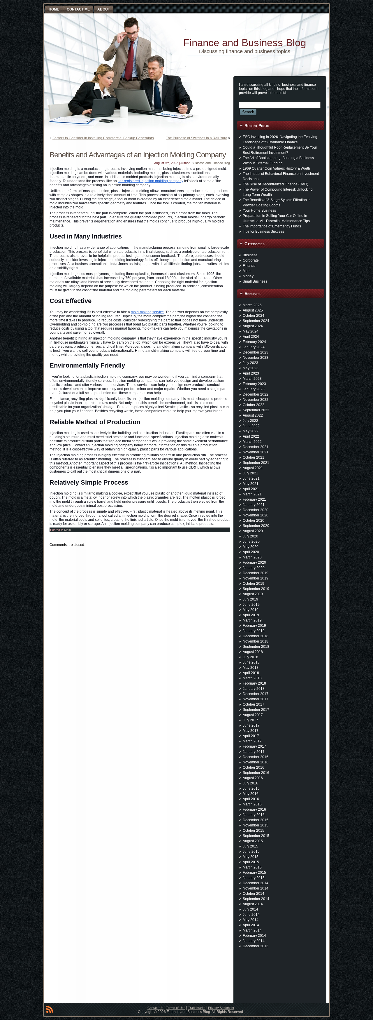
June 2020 (251, 541)
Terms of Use (175, 1007)
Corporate (251, 260)
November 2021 (255, 452)
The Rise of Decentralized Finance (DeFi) (275, 184)
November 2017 (255, 699)
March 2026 (252, 305)
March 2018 (252, 678)
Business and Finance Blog (210, 163)
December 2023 (255, 352)
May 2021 (250, 484)
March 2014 (252, 930)
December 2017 (255, 694)
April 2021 (251, 489)
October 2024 (253, 316)
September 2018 (256, 647)
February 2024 (254, 342)
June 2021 (251, 478)
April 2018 (251, 673)
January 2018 (254, 689)
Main (67, 530)
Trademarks (196, 1007)
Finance (249, 266)
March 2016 (252, 804)
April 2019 (251, 615)
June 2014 (251, 915)
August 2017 (253, 715)
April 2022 (251, 436)
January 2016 (254, 815)
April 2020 (251, 552)
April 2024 (251, 337)
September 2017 (256, 710)
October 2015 (253, 830)
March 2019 (252, 620)
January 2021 (254, 505)
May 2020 (250, 547)
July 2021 (250, 473)
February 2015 (254, 873)
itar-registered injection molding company (150, 181)
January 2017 (254, 752)
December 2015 (255, 820)
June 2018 (251, 662)
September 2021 (256, 463)
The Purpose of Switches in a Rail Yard (196, 138)
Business (250, 255)
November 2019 (255, 578)
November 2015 (255, 825)
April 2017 (251, 736)
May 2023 (250, 368)
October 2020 (253, 520)
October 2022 (253, 405)
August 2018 (253, 652)
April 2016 (251, 799)
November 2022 (255, 400)
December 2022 (255, 394)
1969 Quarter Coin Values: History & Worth (276, 168)
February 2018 (254, 683)
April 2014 (251, 925)
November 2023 (255, 358)
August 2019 (253, 594)
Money (248, 276)
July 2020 (250, 536)
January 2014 (254, 941)
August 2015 (253, 841)
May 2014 (250, 920)
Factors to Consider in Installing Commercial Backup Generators (103, 138)
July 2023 (250, 363)
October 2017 (253, 704)
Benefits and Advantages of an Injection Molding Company (138, 154)
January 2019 (254, 631)
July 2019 (250, 599)
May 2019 (250, 610)
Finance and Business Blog (244, 42)
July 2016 (250, 783)
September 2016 (256, 773)
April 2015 (251, 862)
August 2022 (253, 415)
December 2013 (255, 946)
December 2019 (255, 573)
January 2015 (254, 878)
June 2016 (251, 788)
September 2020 (256, 526)
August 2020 (253, 531)
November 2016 (255, 762)
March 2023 (252, 379)
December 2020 (255, 510)
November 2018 (255, 641)
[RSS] (49, 1010)
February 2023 (254, 384)
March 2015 (252, 867)
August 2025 (253, 310)
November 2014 (255, 888)
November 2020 (255, 515)
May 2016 (250, 794)
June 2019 (251, 605)
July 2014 (250, 909)
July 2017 (250, 720)
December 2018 (255, 636)
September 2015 (256, 836)
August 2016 (253, 778)
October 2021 (253, 457)
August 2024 (253, 326)
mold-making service (147, 312)
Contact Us (155, 1007)
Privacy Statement (221, 1007)
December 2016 (255, 757)
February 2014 (254, 936)
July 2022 (250, 421)
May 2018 (250, 668)
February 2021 (254, 499)
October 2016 (253, 767)
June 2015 (251, 852)
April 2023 (251, 373)
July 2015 (250, 846)
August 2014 (253, 904)
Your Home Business (259, 210)
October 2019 (253, 584)
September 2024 (256, 321)
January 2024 (254, 347)
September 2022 (256, 410)
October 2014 (253, 894)
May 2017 (250, 731)
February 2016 (254, 809)
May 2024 (250, 331)
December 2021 (255, 447)
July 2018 (250, 657)
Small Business (255, 281)
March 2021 (252, 494)
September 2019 (256, 589)
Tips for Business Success (263, 231)
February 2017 (254, 746)
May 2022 (250, 431)
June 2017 (251, 725)
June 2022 (251, 426)
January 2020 (254, 568)
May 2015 (250, 857)
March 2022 (252, 442)
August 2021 (253, 468)
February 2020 (254, 563)
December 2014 (255, 883)
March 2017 (252, 741)
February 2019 (254, 626)
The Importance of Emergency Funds (272, 226)
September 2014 (256, 899)
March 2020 (252, 557)
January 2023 (254, 389)
